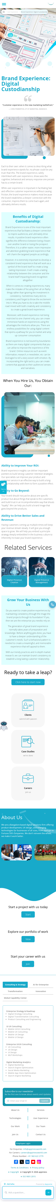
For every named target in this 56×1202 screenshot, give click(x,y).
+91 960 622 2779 (35, 1156)
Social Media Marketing (18, 1070)
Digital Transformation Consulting (23, 1016)
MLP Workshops (15, 1055)
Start (28, 914)
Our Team (40, 1126)
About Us (15, 1110)
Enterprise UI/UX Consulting (19, 1044)
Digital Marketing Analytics (18, 1062)
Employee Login (23, 1143)
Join (28, 964)
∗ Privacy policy (37, 1167)
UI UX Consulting (14, 1026)
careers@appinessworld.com (34, 1152)
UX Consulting (14, 1047)
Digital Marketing (16, 1065)
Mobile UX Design (16, 1034)
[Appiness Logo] (51, 4)
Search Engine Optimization (20, 1067)
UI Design (12, 1052)
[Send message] (48, 1192)
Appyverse (48, 1184)
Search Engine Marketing (19, 1075)
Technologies (15, 1118)
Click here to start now (28, 682)
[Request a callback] (52, 604)
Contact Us (41, 1134)
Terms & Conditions (20, 1167)
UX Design (12, 1049)
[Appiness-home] (4, 12)
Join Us (15, 1134)
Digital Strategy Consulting (20, 1014)
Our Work (15, 1126)
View (28, 939)
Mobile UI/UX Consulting (19, 1029)
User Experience (12, 12)
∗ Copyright (13, 1172)
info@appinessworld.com (34, 1149)
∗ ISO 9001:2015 (28, 1176)
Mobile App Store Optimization (22, 1073)
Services (40, 1110)
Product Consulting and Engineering (24, 1019)
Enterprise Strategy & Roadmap (20, 1011)
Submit (44, 1101)
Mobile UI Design (16, 1037)
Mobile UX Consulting (18, 1031)
